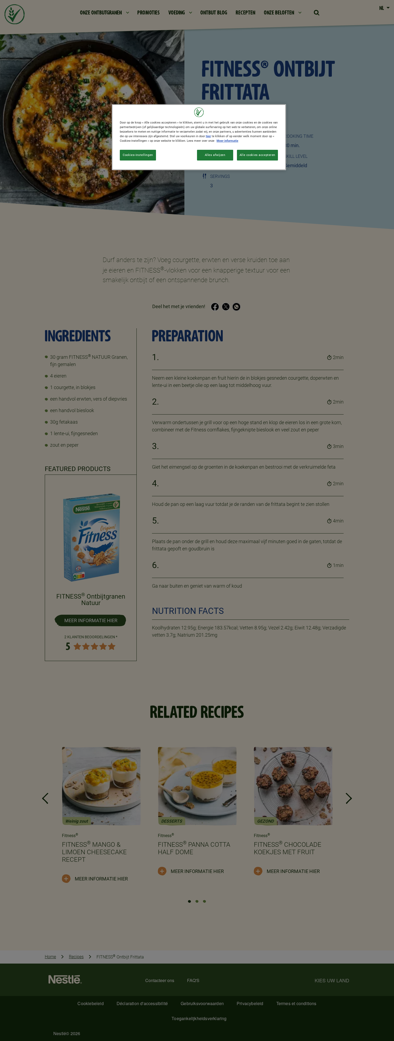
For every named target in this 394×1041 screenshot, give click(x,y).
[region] (199, 137)
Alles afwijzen (215, 155)
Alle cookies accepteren (257, 155)
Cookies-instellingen (138, 155)
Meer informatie (227, 141)
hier (208, 136)
